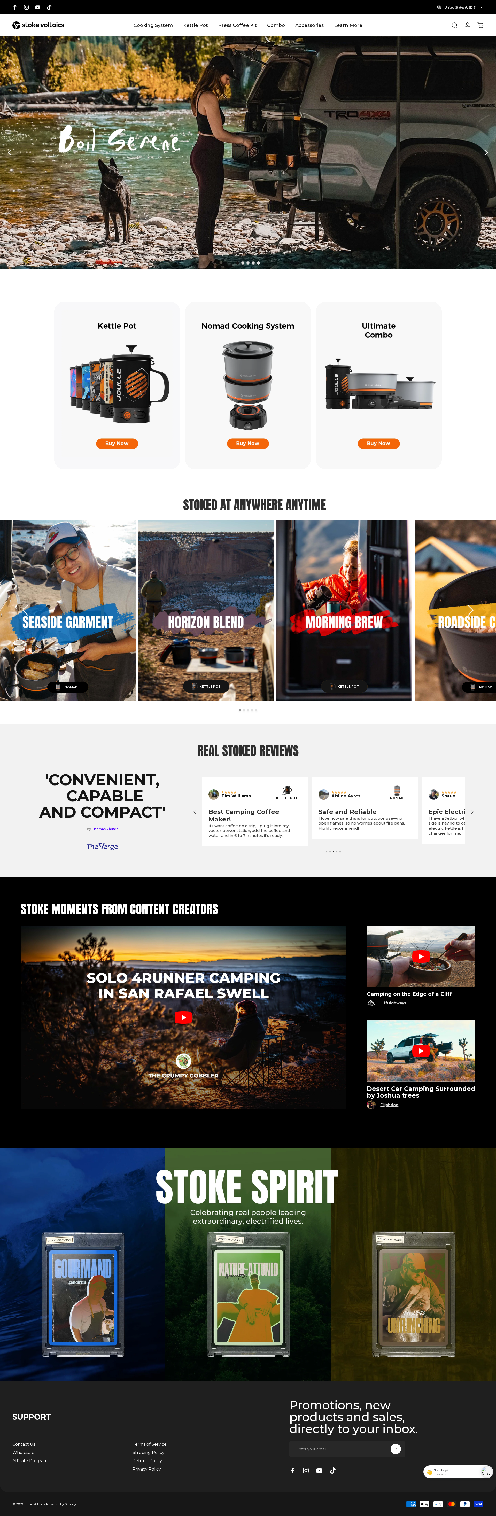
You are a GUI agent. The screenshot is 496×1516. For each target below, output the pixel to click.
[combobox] (459, 7)
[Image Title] (213, 794)
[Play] (183, 1017)
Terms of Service (150, 1444)
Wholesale (23, 1452)
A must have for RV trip (247, 811)
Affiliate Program (30, 1460)
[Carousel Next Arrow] (486, 152)
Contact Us (23, 1444)
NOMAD (286, 798)
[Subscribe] (396, 1449)
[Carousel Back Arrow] (10, 152)
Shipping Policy (148, 1452)
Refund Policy (147, 1460)
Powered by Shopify (61, 1504)
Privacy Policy (147, 1469)
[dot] (237, 263)
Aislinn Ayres (455, 796)
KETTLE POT (397, 798)
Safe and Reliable (458, 811)
